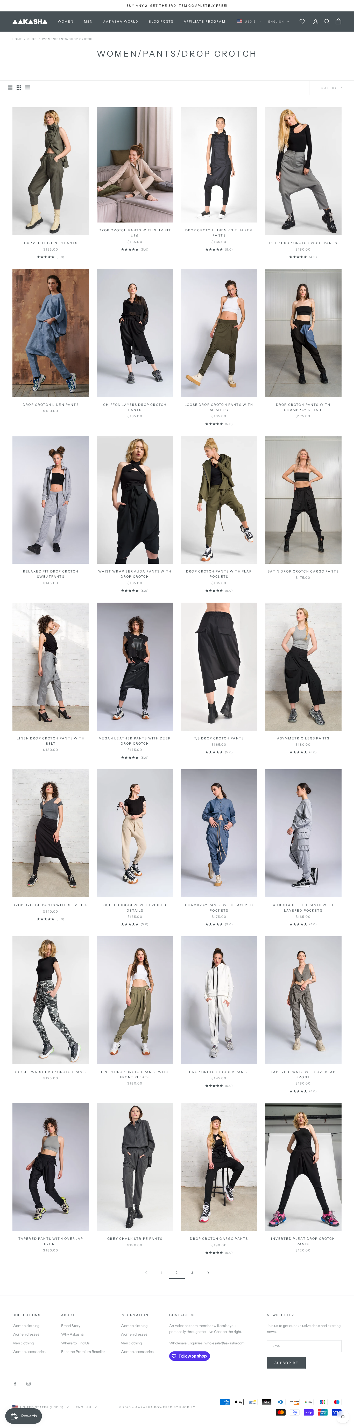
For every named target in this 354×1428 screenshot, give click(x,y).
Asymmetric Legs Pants (303, 738)
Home (17, 39)
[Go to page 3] (208, 1273)
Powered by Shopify (174, 1407)
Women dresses (25, 1334)
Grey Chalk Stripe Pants (134, 1239)
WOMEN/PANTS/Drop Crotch (67, 39)
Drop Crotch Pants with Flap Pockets (219, 573)
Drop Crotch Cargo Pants (219, 1239)
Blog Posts (161, 21)
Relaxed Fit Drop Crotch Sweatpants (51, 573)
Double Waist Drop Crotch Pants (51, 1072)
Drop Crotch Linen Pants (51, 405)
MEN (88, 21)
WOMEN (66, 21)
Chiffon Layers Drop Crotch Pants (135, 407)
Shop (32, 39)
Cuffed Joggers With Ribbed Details (134, 907)
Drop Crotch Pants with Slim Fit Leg (135, 232)
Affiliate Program (204, 21)
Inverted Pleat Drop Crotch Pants (303, 1241)
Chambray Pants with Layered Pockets (219, 907)
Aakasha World (120, 21)
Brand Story (70, 1325)
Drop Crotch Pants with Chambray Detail (303, 407)
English (276, 21)
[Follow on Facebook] (15, 1383)
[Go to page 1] (146, 1273)
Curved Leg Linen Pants (50, 243)
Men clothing (23, 1343)
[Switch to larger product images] (10, 88)
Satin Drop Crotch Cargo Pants (303, 571)
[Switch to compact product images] (27, 88)
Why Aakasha (72, 1334)
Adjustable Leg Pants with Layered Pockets (303, 907)
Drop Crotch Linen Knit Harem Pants (219, 232)
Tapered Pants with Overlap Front (303, 1074)
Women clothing (25, 1325)
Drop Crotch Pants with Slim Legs (50, 905)
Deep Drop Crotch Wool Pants (303, 243)
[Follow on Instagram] (28, 1383)
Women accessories (29, 1351)
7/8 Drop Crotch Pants (219, 738)
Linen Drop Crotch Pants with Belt (50, 740)
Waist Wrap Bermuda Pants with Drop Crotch (135, 573)
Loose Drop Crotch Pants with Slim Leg (219, 407)
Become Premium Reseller (83, 1351)
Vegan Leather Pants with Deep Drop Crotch (135, 740)
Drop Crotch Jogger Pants (219, 1072)
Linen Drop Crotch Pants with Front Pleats (135, 1074)
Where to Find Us (75, 1343)
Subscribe (286, 1363)
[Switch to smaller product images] (19, 88)
